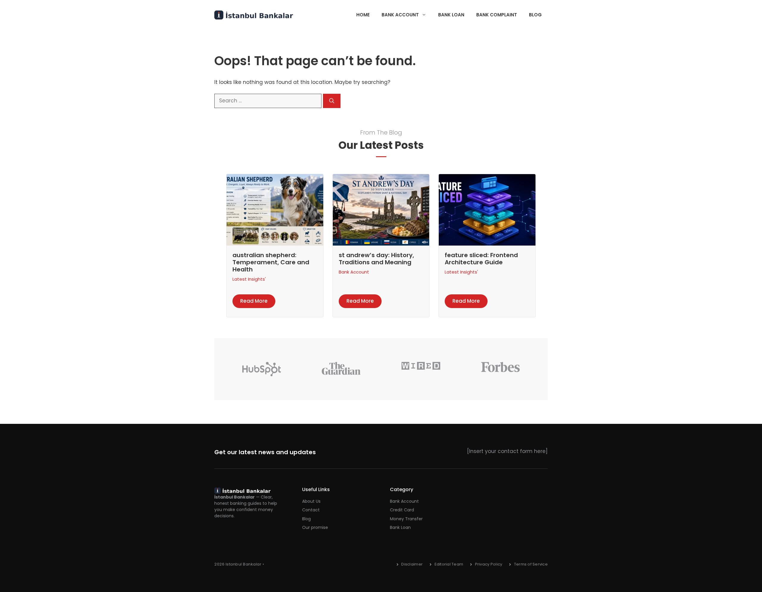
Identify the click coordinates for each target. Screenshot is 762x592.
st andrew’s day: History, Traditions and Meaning (376, 258)
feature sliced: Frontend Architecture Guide (481, 258)
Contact (311, 510)
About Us (311, 501)
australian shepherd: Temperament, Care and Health (270, 262)
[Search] (332, 101)
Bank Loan (451, 15)
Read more (254, 300)
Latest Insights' (249, 279)
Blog (535, 15)
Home (363, 15)
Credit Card (402, 510)
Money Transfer (406, 519)
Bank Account (400, 15)
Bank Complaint (496, 15)
